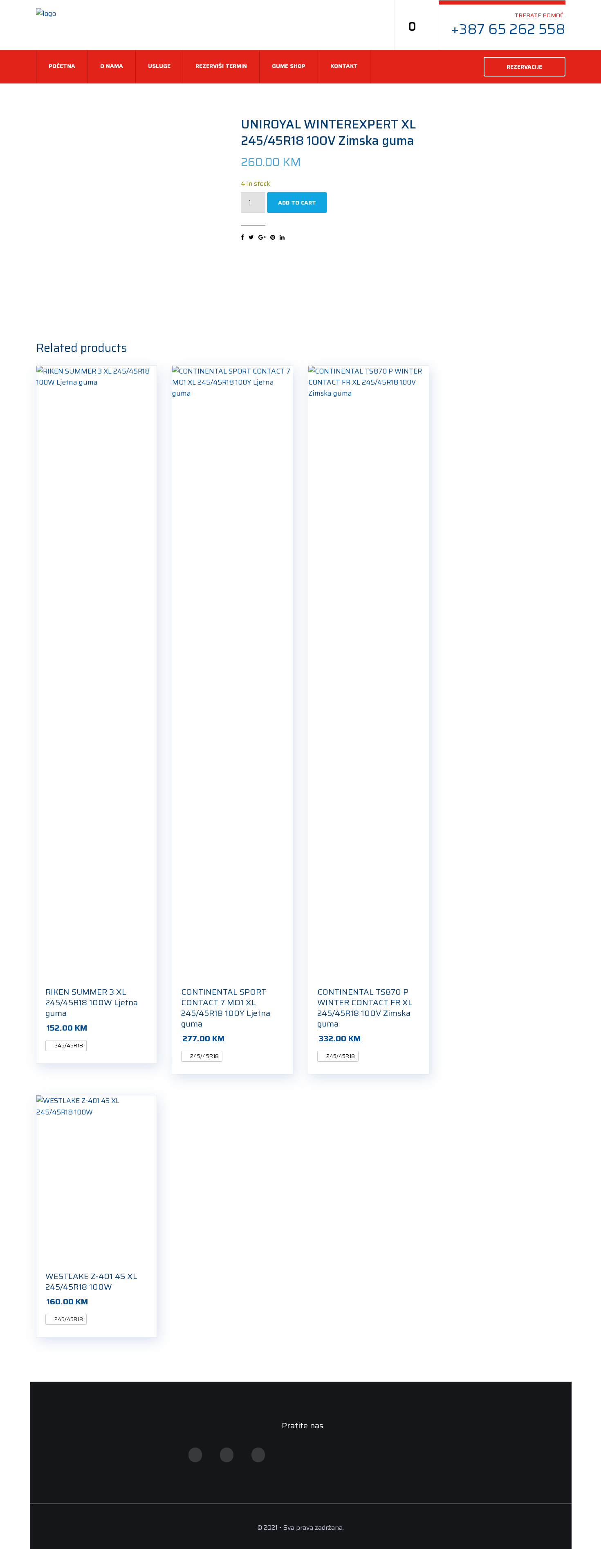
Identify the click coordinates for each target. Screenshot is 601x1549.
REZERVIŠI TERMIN (221, 65)
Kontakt (344, 65)
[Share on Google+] (262, 237)
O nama (111, 65)
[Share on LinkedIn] (282, 237)
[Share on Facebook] (242, 237)
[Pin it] (272, 237)
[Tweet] (251, 237)
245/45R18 (68, 1045)
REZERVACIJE (524, 66)
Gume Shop (288, 65)
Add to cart (297, 202)
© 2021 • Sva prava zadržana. (300, 1527)
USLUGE (159, 65)
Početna (62, 65)
